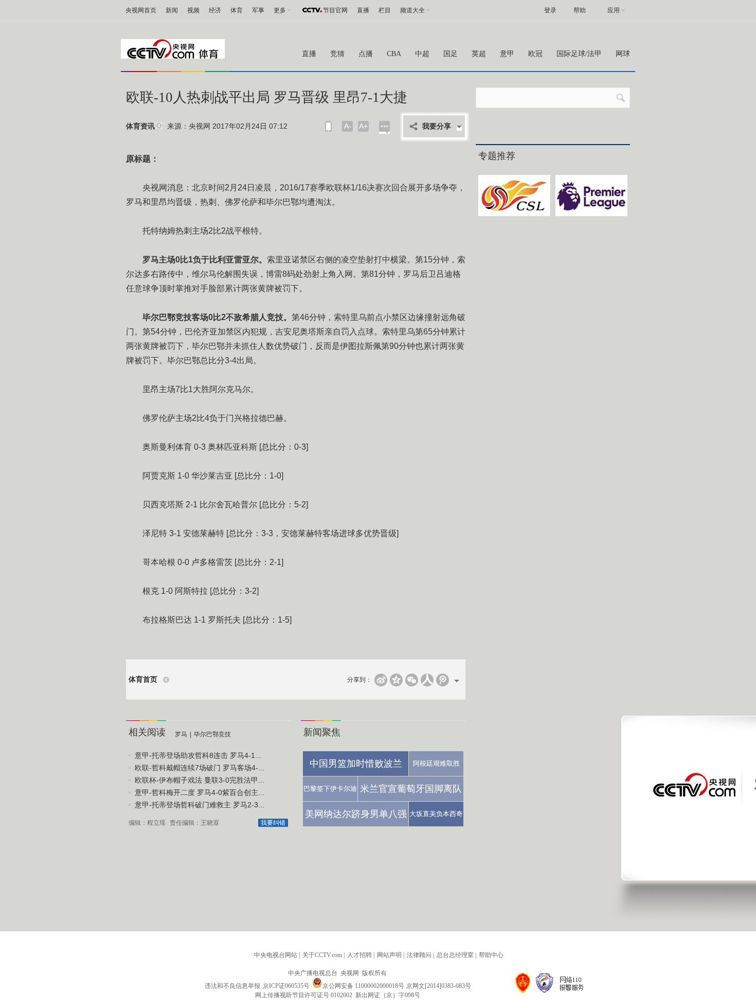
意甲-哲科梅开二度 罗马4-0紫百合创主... (199, 792)
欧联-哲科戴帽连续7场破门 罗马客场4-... (199, 768)
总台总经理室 (455, 955)
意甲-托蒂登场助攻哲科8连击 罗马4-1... (198, 755)
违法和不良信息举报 (232, 985)
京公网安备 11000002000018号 (363, 985)
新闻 (172, 10)
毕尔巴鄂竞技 (212, 734)
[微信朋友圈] (411, 680)
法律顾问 (419, 955)
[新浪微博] (380, 680)
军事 (258, 10)
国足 (450, 54)
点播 (365, 54)
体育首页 (143, 679)
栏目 (385, 10)
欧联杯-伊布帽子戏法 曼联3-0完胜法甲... (199, 780)
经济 (215, 10)
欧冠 (535, 54)
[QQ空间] (396, 680)
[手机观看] (328, 126)
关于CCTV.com (322, 955)
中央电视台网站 (275, 955)
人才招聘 (359, 955)
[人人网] (427, 680)
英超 (479, 54)
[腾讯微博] (442, 680)
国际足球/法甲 (579, 54)
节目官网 (335, 10)
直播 (363, 10)
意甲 (507, 54)
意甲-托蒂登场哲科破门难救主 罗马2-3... (199, 805)
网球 (623, 54)
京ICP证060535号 (286, 985)
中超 (422, 54)
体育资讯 (140, 126)
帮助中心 (491, 955)
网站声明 (389, 955)
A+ (363, 126)
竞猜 (337, 54)
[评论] (384, 127)
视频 (193, 10)
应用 (613, 10)
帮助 (579, 10)
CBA (394, 54)
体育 (236, 10)
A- (347, 126)
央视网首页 (140, 10)
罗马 (181, 734)
